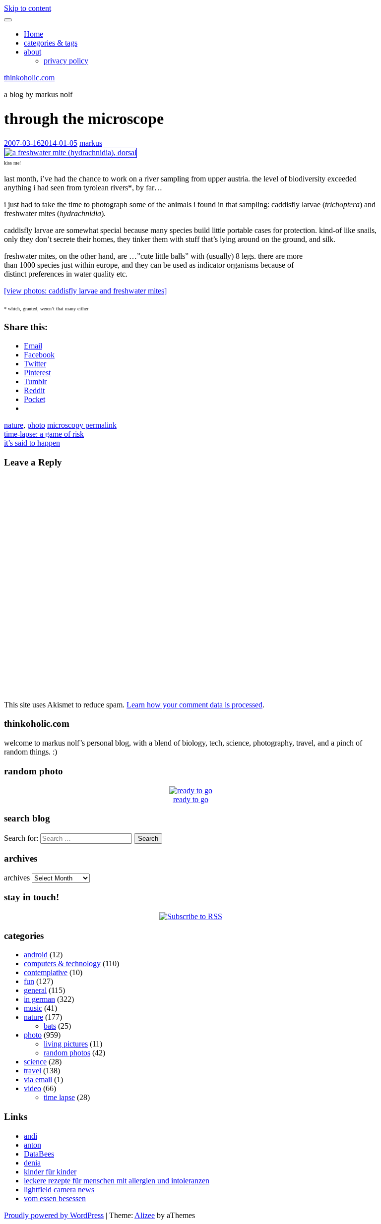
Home (33, 34)
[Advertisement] (347, 313)
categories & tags (50, 43)
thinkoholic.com (29, 77)
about (32, 52)
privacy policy (66, 61)
